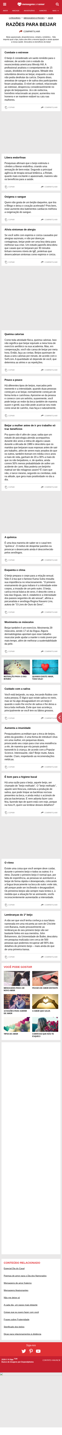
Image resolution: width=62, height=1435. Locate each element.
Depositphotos (27, 1362)
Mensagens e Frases (34, 18)
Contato (47, 1360)
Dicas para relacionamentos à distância (22, 1334)
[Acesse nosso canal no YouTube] (38, 1351)
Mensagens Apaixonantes (16, 1290)
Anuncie (56, 1360)
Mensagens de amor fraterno (18, 1283)
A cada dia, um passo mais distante (20, 1305)
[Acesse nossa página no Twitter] (23, 1351)
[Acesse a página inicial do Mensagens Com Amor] (31, 4)
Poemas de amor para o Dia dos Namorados (25, 1275)
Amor (50, 18)
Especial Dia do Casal (14, 1268)
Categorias (14, 18)
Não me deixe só (12, 1297)
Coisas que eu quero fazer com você (21, 1312)
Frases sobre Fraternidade (16, 1319)
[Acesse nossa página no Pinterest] (31, 1351)
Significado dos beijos (14, 1327)
